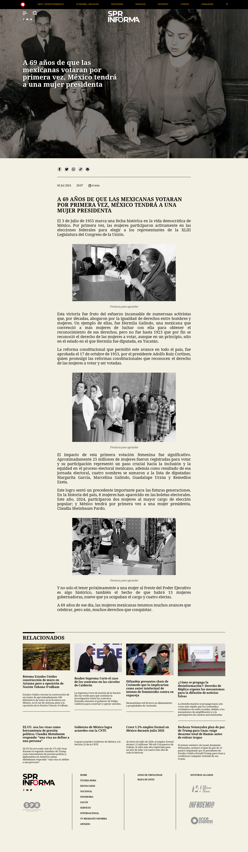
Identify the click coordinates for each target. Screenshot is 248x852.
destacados (87, 785)
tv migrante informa (93, 818)
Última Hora (150, 4)
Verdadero (125, 4)
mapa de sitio (145, 779)
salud (84, 802)
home (83, 775)
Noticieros (35, 4)
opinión (85, 824)
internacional (89, 813)
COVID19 (102, 4)
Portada (174, 4)
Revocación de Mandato (205, 4)
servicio (85, 807)
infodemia (86, 796)
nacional (86, 791)
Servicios (58, 4)
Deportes (81, 4)
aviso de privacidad (149, 775)
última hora (88, 780)
